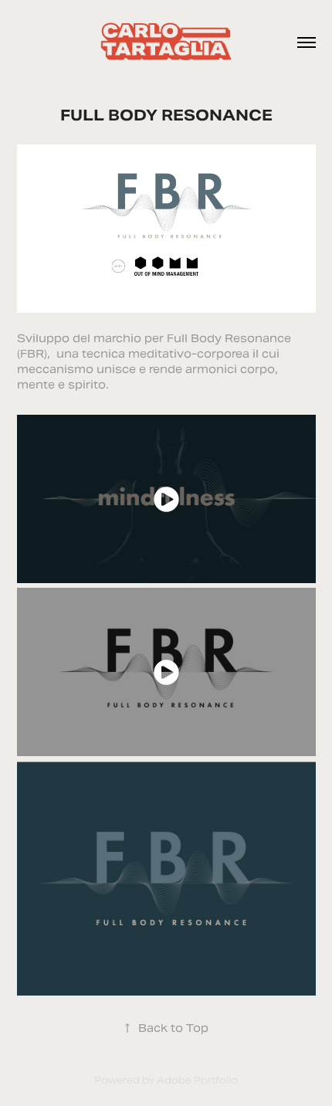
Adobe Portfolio (197, 1080)
